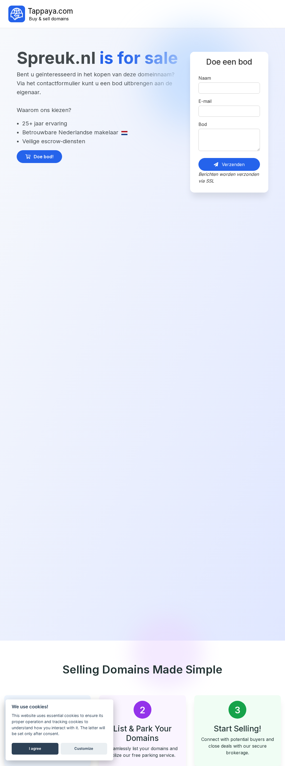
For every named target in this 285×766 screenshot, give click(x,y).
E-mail (205, 101)
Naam (204, 78)
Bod (202, 124)
